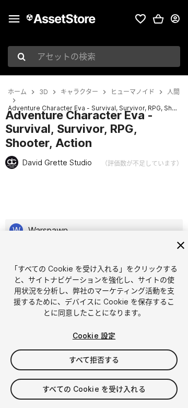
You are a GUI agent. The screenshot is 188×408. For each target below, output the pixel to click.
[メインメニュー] (14, 18)
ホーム (17, 92)
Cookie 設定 (94, 335)
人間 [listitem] (173, 92)
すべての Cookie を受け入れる (94, 388)
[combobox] (94, 56)
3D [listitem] (43, 92)
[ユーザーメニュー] (175, 19)
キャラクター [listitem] (79, 92)
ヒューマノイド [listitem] (133, 92)
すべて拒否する (94, 359)
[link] (140, 19)
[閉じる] (180, 245)
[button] (158, 19)
